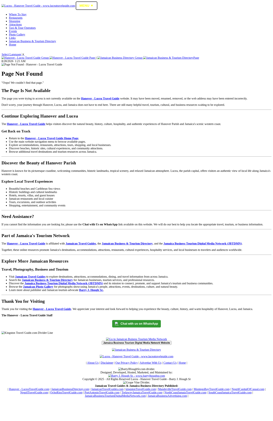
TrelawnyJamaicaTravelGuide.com (141, 392)
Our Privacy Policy (126, 362)
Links (12, 37)
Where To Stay (18, 14)
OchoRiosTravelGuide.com (66, 392)
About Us (93, 362)
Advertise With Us (150, 362)
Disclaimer (107, 362)
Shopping (14, 21)
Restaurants (15, 17)
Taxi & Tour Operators (22, 27)
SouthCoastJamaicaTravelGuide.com (230, 392)
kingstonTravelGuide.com (141, 389)
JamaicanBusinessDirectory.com (70, 389)
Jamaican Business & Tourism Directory (32, 41)
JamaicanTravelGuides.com (107, 389)
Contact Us (170, 362)
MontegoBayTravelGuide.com (212, 389)
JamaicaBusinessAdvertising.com (167, 395)
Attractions (15, 24)
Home (12, 44)
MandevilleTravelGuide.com (175, 389)
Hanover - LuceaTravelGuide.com (29, 389)
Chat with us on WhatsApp (139, 323)
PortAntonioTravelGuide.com (101, 392)
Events (13, 31)
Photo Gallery (17, 34)
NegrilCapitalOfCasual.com (248, 389)
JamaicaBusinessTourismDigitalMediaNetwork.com (115, 395)
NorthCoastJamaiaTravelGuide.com (185, 392)
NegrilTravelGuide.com (34, 392)
